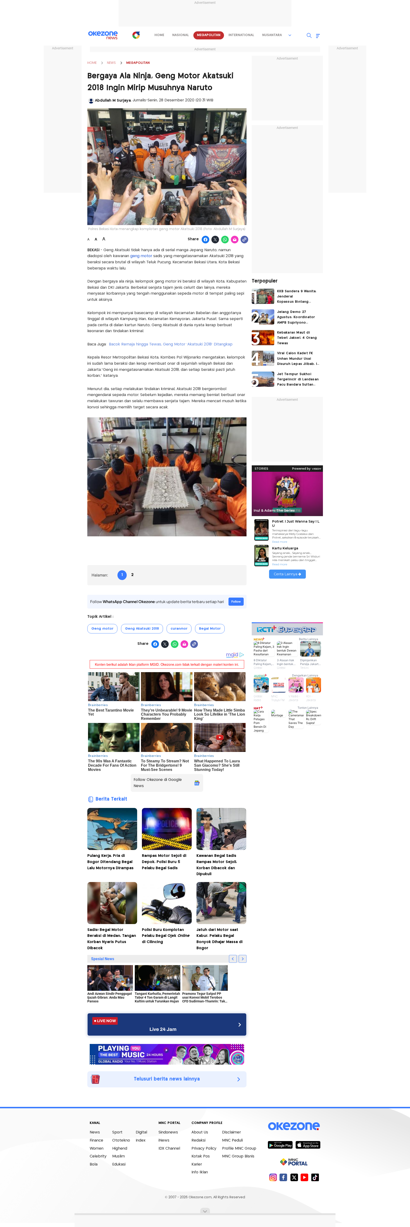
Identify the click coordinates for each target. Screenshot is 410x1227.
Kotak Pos (200, 1156)
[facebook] (283, 1177)
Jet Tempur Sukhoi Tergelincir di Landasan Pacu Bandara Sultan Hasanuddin (298, 380)
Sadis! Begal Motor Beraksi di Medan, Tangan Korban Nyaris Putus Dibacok (111, 939)
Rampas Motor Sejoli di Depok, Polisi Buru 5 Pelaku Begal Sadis (164, 862)
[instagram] (273, 1177)
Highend (119, 1148)
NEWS (111, 63)
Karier (196, 1164)
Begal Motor (210, 628)
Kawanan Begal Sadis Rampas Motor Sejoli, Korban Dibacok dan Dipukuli (216, 865)
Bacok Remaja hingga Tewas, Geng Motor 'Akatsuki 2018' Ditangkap (171, 344)
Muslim (118, 1156)
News (95, 1132)
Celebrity (98, 1156)
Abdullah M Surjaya (113, 100)
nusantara (272, 35)
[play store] (280, 1144)
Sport (117, 1132)
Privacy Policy (203, 1148)
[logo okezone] (294, 1126)
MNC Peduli (232, 1140)
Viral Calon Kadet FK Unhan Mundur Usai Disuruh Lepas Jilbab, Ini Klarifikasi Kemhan (298, 359)
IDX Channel (169, 1148)
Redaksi (198, 1140)
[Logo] (136, 35)
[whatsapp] (225, 240)
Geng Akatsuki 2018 (142, 628)
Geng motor (102, 628)
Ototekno (121, 1140)
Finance (96, 1140)
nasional (180, 35)
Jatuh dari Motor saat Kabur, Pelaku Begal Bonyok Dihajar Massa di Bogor (219, 939)
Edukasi (119, 1164)
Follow (236, 601)
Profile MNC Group (239, 1148)
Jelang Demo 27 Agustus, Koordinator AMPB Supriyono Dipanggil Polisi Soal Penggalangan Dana (296, 317)
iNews (163, 1140)
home (159, 35)
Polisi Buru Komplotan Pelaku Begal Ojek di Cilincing (165, 936)
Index (140, 1140)
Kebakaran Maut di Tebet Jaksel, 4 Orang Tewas (297, 338)
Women (96, 1148)
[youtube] (304, 1177)
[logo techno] (103, 35)
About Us (199, 1132)
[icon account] (91, 100)
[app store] (307, 1144)
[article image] (263, 296)
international (241, 35)
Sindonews (168, 1132)
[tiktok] (315, 1177)
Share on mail (235, 240)
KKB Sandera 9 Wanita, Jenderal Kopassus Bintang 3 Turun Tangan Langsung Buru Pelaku (297, 297)
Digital (141, 1132)
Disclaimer (231, 1132)
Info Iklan (199, 1172)
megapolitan (208, 35)
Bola (94, 1164)
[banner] (167, 1053)
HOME (92, 63)
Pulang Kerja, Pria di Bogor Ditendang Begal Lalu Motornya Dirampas (110, 862)
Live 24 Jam (163, 1029)
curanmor (179, 628)
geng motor (141, 256)
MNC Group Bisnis (238, 1156)
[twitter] (294, 1177)
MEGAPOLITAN (138, 63)
